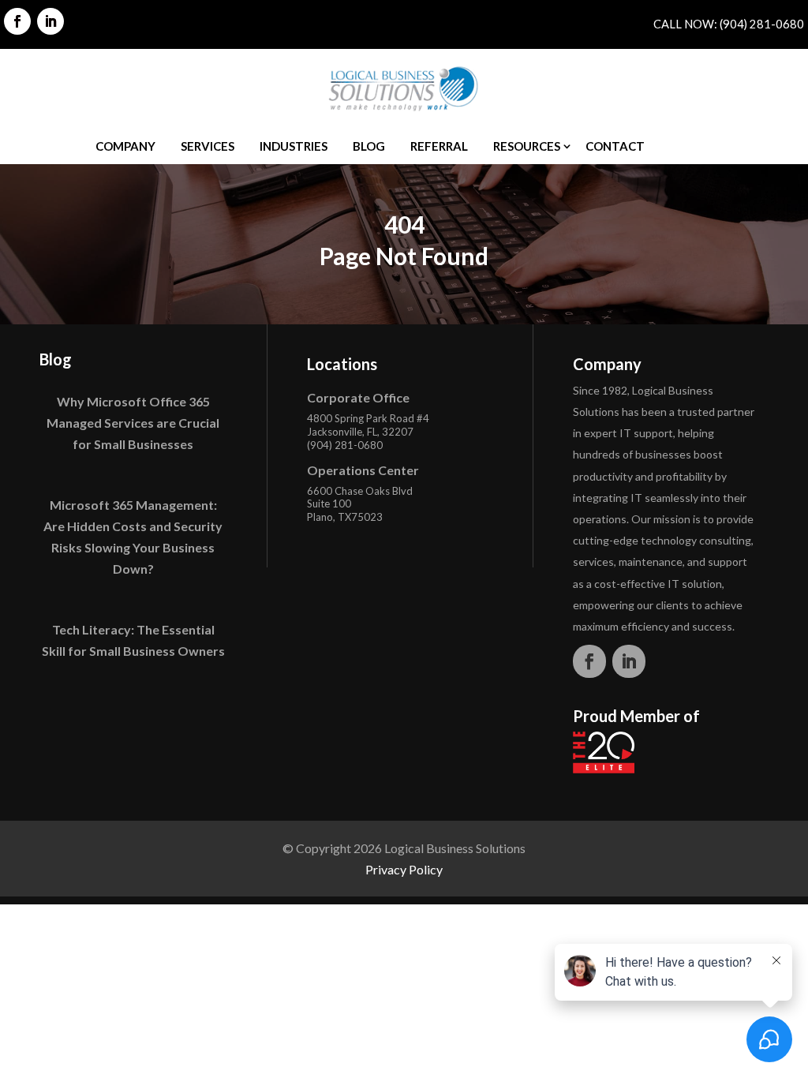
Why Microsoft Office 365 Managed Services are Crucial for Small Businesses (133, 422)
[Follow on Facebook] (17, 21)
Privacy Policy (404, 869)
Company (125, 146)
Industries (293, 146)
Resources (526, 146)
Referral (439, 146)
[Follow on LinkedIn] (50, 21)
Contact (615, 146)
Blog (369, 146)
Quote (691, 146)
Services (207, 146)
